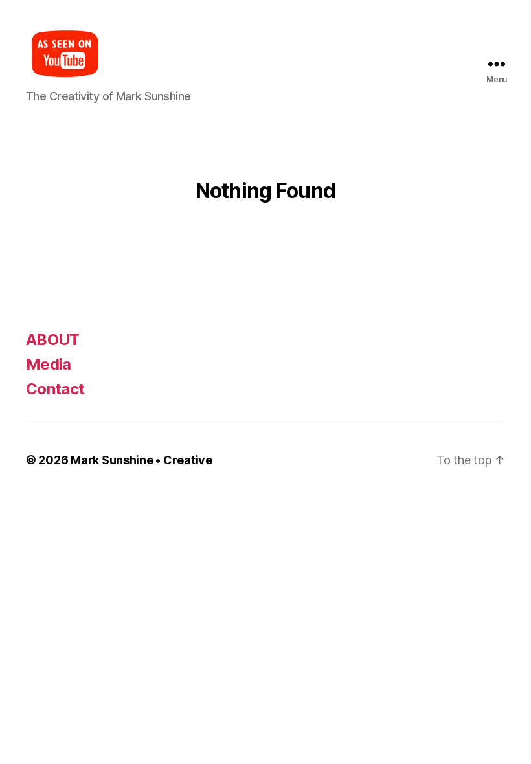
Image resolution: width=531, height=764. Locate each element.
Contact (55, 388)
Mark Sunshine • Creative (141, 460)
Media (48, 364)
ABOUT (53, 339)
